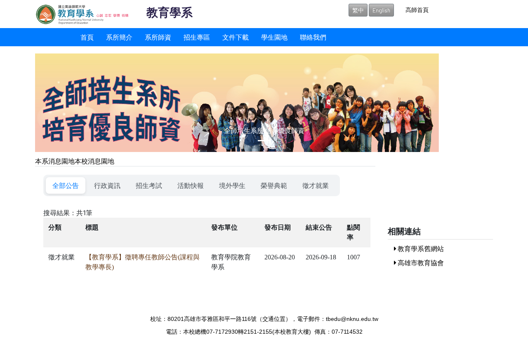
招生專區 (197, 37)
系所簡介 (119, 37)
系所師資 (158, 37)
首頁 (87, 37)
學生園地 (274, 37)
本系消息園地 (55, 161)
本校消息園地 (94, 161)
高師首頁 (417, 9)
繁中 (358, 10)
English (381, 10)
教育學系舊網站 (420, 248)
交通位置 (273, 319)
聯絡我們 (313, 37)
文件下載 (235, 37)
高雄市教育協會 (420, 262)
